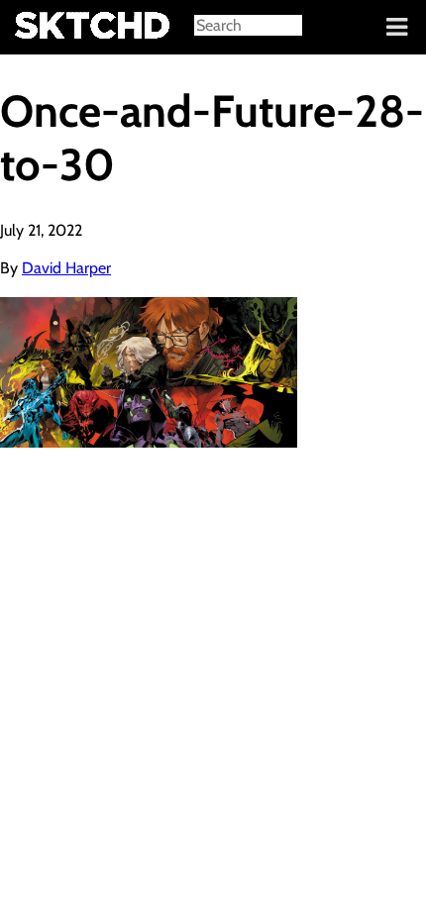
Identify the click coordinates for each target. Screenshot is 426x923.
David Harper (66, 267)
